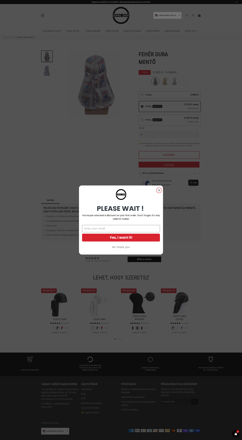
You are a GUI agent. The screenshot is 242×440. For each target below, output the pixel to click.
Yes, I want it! (121, 237)
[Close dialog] (159, 190)
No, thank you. (121, 247)
